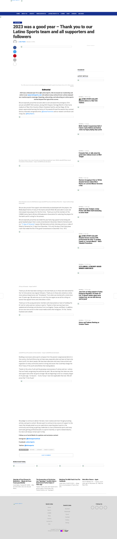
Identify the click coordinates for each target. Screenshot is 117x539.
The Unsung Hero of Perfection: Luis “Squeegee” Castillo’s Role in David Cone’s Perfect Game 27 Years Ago (46, 482)
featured (32, 449)
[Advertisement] (91, 57)
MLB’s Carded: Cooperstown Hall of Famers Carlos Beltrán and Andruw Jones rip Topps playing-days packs (90, 128)
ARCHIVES (81, 14)
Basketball (67, 511)
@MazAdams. (30, 114)
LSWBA (63, 14)
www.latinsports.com (35, 95)
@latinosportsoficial (33, 439)
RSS (49, 524)
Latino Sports (30, 442)
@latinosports (29, 445)
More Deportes (41, 14)
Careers (73, 14)
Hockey (67, 520)
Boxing (81, 178)
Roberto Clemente (49, 449)
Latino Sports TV (53, 14)
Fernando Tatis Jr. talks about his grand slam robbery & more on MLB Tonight (90, 155)
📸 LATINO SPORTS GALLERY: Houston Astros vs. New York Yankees (88, 101)
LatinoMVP (39, 449)
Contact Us (49, 521)
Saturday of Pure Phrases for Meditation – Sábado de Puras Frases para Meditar (22, 481)
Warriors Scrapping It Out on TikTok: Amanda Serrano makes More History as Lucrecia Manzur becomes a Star (91, 182)
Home (18, 14)
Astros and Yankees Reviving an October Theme (89, 323)
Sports (32, 14)
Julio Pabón (22, 42)
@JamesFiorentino (47, 111)
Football (67, 517)
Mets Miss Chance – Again (90, 479)
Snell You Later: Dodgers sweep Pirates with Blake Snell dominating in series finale (90, 210)
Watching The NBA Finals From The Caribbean (69, 480)
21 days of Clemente (28, 224)
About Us (24, 14)
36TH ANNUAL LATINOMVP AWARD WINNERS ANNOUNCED (90, 267)
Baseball (81, 97)
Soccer (67, 514)
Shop (68, 14)
